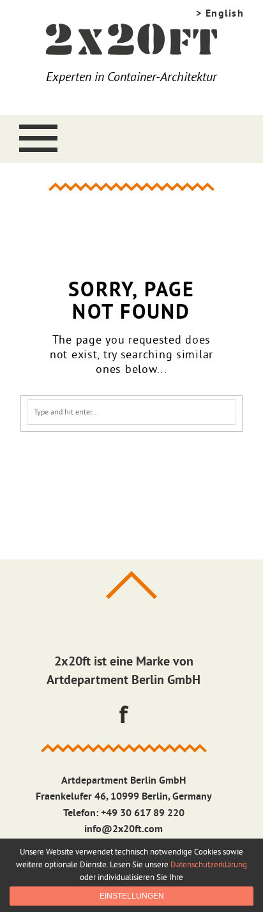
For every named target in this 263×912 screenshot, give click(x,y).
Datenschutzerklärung (208, 864)
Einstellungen (132, 896)
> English (220, 13)
